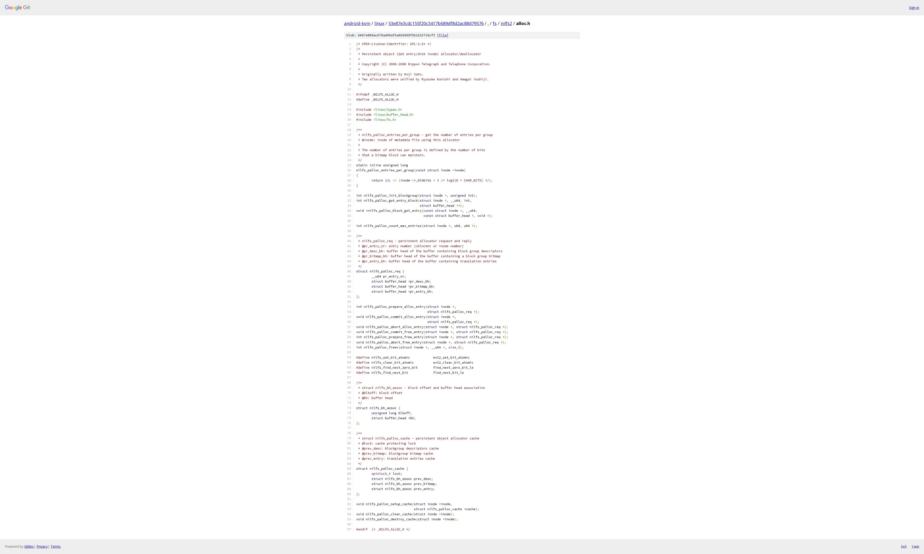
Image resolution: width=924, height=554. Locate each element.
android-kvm (357, 23)
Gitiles (29, 546)
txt (904, 546)
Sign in (914, 7)
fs (495, 23)
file (443, 35)
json (915, 546)
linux (379, 23)
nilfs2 (506, 23)
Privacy (42, 546)
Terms (56, 546)
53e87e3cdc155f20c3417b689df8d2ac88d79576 (436, 23)
